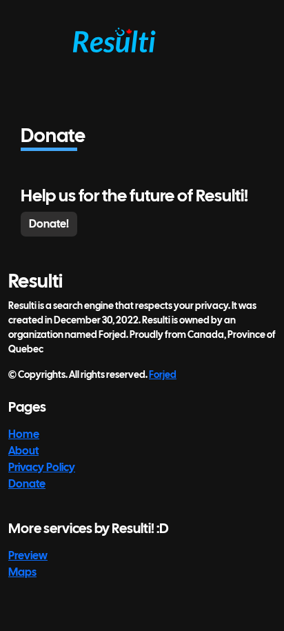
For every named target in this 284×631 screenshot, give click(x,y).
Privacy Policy (41, 467)
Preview (28, 555)
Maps (22, 572)
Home (23, 434)
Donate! (49, 224)
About (23, 450)
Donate (26, 484)
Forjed (162, 374)
